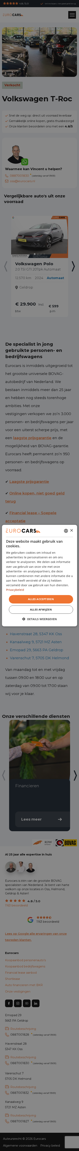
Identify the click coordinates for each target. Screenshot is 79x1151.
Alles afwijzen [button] (41, 609)
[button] (39, 619)
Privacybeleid (15, 590)
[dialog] (39, 575)
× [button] (71, 530)
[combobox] (66, 531)
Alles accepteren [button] (41, 599)
